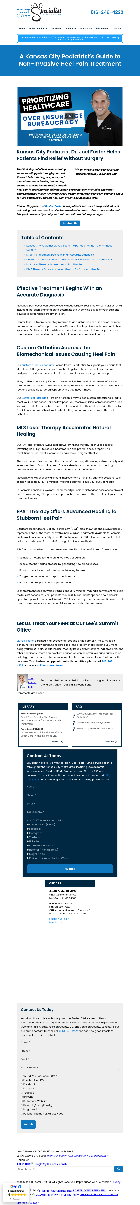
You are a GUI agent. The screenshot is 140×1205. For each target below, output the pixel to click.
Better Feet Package (34, 398)
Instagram (35, 833)
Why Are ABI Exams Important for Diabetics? (93, 715)
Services (55, 28)
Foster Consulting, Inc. (89, 1190)
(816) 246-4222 (68, 1031)
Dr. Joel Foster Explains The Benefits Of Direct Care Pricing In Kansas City (41, 734)
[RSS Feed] (65, 1164)
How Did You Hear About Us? (45, 820)
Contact (117, 28)
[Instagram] (29, 1164)
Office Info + (80, 1155)
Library (28, 706)
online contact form (50, 665)
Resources (101, 28)
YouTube (34, 837)
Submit (70, 868)
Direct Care (86, 28)
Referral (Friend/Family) (43, 849)
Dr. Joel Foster (53, 206)
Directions (54, 922)
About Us (70, 28)
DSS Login (34, 1203)
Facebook (35, 828)
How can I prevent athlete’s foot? (93, 728)
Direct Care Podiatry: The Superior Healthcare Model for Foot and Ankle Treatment (41, 720)
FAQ (79, 706)
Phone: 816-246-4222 (60, 1155)
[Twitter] (20, 1164)
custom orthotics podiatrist (39, 365)
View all (56, 741)
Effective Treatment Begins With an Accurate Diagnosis (60, 254)
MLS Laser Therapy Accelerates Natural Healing (54, 264)
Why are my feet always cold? (92, 723)
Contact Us (70, 223)
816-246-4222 (107, 12)
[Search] (118, 1169)
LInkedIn (34, 841)
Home (22, 28)
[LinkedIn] (23, 1164)
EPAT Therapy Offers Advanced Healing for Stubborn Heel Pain (64, 269)
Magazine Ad (37, 854)
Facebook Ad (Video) (42, 824)
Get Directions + (98, 1155)
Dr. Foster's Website (41, 845)
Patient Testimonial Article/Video (49, 858)
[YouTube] (26, 1164)
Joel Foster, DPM (32, 682)
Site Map (22, 1203)
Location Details (58, 918)
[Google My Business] (47, 1164)
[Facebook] (18, 1164)
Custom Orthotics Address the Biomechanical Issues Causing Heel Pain (69, 259)
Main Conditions (37, 28)
